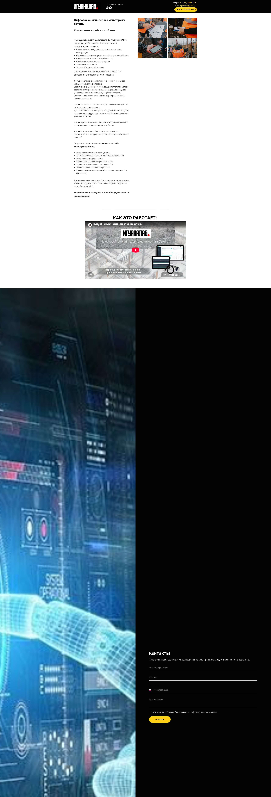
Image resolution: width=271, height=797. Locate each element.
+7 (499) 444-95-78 (188, 2)
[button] (185, 9)
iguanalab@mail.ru (188, 5)
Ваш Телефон (155, 685)
